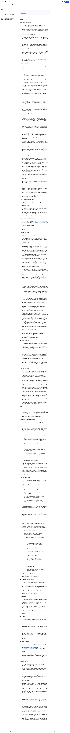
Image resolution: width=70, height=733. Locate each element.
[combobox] (56, 731)
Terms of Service (18, 4)
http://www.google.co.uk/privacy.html (37, 222)
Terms (2, 7)
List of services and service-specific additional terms (8, 15)
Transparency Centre (29, 731)
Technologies (27, 4)
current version (44, 11)
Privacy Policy (10, 4)
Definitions (3, 12)
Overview (3, 4)
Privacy (20, 731)
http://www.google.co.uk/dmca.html (36, 587)
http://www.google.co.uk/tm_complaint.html (29, 593)
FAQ (33, 4)
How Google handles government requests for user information (7, 19)
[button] (62, 2)
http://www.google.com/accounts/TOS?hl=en (30, 648)
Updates (2, 9)
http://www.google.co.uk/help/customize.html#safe (36, 263)
